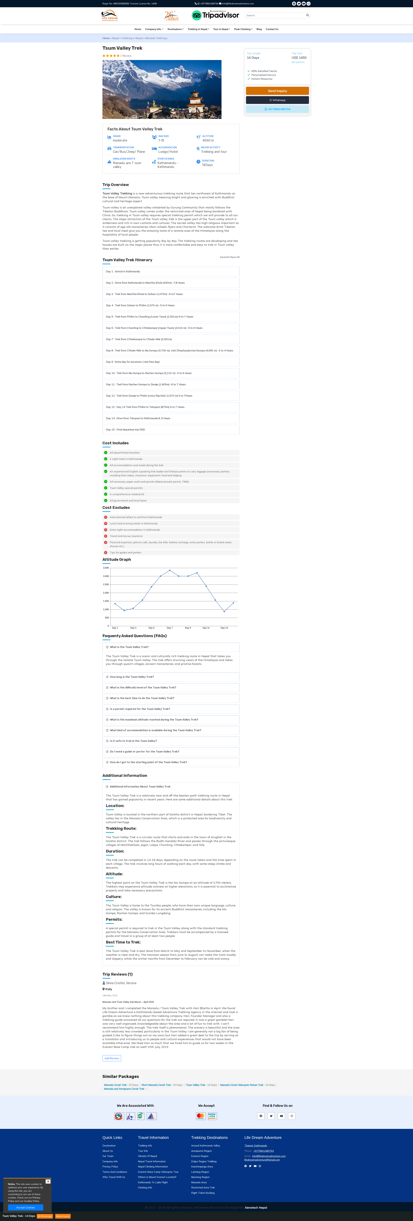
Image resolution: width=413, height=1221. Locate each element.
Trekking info (145, 1145)
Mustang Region (200, 1177)
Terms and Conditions (114, 1171)
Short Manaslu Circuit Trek (156, 1084)
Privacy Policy (110, 1166)
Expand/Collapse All (230, 257)
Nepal (115, 38)
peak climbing (242, 29)
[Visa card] (212, 1115)
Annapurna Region (201, 1150)
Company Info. (110, 1161)
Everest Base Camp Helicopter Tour (158, 1171)
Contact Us (272, 29)
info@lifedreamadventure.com (237, 3)
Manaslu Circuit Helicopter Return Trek (241, 1084)
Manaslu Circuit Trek (115, 1084)
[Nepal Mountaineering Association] (152, 1115)
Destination (109, 1145)
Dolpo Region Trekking (204, 1161)
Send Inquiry (277, 91)
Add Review (112, 1058)
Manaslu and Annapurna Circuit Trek (124, 1088)
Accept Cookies (25, 1207)
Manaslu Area (199, 1182)
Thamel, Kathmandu (255, 1145)
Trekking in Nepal (132, 38)
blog (259, 29)
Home (138, 29)
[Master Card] (201, 1115)
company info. (153, 29)
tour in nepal (220, 29)
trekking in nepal (197, 29)
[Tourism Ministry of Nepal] (119, 1115)
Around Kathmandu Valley (205, 1145)
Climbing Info (145, 1187)
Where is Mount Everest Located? (157, 1177)
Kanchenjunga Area (202, 1166)
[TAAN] (141, 1115)
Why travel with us (113, 1177)
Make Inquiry (63, 1216)
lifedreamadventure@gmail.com (262, 1159)
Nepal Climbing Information (153, 1166)
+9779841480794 (209, 3)
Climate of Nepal (147, 1156)
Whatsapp (46, 1216)
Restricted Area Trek (203, 1187)
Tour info (143, 1150)
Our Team (108, 1156)
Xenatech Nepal (256, 1207)
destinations (175, 29)
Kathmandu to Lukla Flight (153, 1182)
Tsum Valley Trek (195, 1084)
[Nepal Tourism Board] (131, 1115)
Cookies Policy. (31, 1201)
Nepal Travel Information (152, 1161)
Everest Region (199, 1156)
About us (107, 1150)
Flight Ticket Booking (203, 1192)
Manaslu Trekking (155, 38)
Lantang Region (200, 1171)
